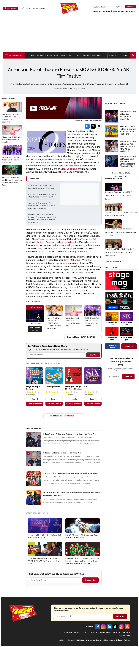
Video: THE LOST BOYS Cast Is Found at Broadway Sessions (41, 186)
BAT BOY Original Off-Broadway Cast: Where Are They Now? (42, 195)
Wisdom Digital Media (88, 640)
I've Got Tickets (35, 403)
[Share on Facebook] (87, 126)
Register (112, 55)
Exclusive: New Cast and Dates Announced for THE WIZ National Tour (12, 176)
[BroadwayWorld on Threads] (121, 626)
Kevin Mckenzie (72, 260)
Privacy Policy (123, 640)
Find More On (62, 416)
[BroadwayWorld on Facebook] (97, 626)
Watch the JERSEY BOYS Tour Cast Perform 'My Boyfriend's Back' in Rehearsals (119, 252)
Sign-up (119, 6)
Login (124, 55)
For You (37, 302)
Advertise (68, 632)
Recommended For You (115, 104)
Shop (79, 55)
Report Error (124, 636)
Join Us (94, 632)
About (76, 632)
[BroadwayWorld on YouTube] (127, 626)
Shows (40, 55)
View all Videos (112, 261)
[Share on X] (93, 126)
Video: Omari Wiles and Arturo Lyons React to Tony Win (69, 434)
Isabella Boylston (46, 242)
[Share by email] (99, 126)
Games (86, 55)
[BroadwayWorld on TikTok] (115, 626)
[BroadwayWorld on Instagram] (103, 626)
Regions (116, 632)
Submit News (105, 632)
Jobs (63, 55)
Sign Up (120, 616)
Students (71, 55)
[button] (133, 55)
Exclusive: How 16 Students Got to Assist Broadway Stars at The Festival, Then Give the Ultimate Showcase (42, 218)
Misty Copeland (68, 168)
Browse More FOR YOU (81, 337)
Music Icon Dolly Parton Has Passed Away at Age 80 (12, 134)
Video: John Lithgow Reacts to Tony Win (62, 453)
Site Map (126, 632)
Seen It (35, 399)
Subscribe (90, 580)
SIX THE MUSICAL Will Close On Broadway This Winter (11, 155)
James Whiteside (69, 242)
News (33, 55)
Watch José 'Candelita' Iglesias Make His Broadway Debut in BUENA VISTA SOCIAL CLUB (120, 232)
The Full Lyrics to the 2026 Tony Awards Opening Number (70, 473)
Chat (56, 55)
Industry (48, 55)
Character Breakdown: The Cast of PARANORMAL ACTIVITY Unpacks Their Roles (41, 206)
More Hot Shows (112, 346)
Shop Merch (11, 8)
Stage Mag (96, 55)
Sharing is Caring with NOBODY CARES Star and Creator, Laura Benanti (118, 195)
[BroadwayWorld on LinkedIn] (109, 626)
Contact (85, 632)
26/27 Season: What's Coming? (33, 8)
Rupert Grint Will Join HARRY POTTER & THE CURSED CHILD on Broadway (11, 113)
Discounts (129, 346)
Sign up (128, 376)
